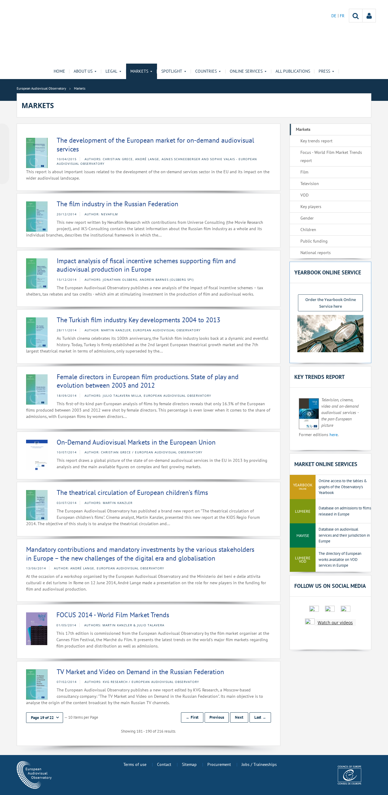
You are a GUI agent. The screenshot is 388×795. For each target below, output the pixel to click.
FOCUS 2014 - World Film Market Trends (112, 615)
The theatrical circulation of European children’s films (132, 492)
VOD (304, 195)
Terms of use (134, 764)
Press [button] (324, 71)
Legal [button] (111, 71)
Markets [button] (139, 71)
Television (309, 183)
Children (308, 229)
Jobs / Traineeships (259, 764)
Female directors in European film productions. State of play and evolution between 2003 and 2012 (148, 381)
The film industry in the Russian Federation (117, 204)
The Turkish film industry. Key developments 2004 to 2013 (138, 320)
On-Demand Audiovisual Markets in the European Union (136, 442)
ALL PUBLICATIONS (293, 71)
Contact (164, 764)
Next (239, 717)
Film (304, 172)
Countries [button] (206, 71)
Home (59, 71)
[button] (44, 717)
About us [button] (83, 71)
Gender (307, 218)
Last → (260, 717)
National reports (315, 252)
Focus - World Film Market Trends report (331, 156)
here (333, 434)
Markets (303, 129)
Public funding (314, 241)
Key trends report (316, 141)
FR (342, 15)
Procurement (219, 764)
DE (334, 15)
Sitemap (189, 764)
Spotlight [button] (171, 71)
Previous (216, 717)
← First (192, 717)
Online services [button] (246, 71)
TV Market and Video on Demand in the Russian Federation (140, 671)
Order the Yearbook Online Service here (330, 303)
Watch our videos (335, 622)
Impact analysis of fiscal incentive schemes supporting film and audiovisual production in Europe (146, 265)
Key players (310, 206)
